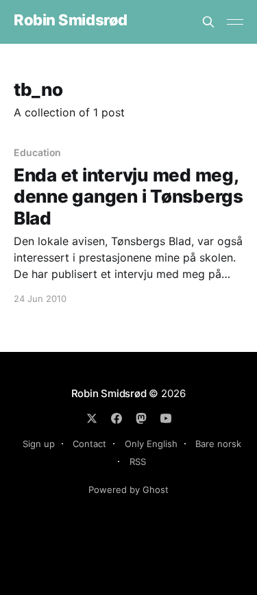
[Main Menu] (235, 22)
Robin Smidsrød (70, 20)
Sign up (39, 443)
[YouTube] (165, 418)
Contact (89, 443)
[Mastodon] (141, 418)
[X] (91, 418)
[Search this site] (208, 22)
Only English (151, 443)
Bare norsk (218, 443)
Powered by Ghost (128, 489)
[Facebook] (116, 418)
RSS (138, 461)
